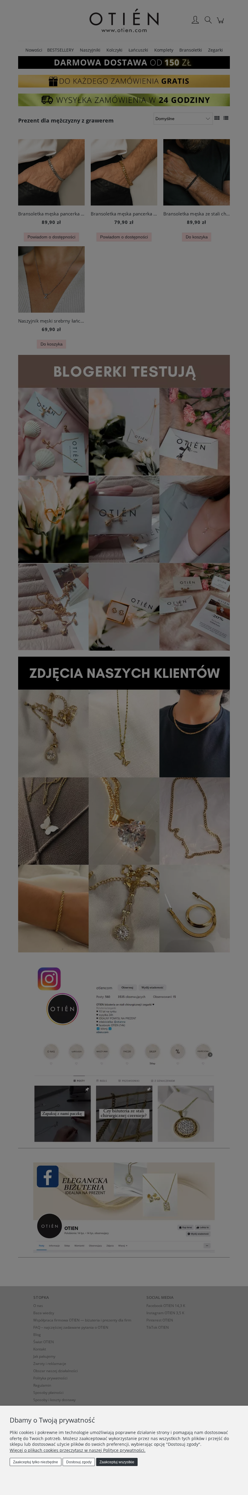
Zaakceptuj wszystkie (117, 1462)
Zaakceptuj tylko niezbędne (35, 1462)
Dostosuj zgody (79, 1462)
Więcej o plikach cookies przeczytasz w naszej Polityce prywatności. (77, 1450)
